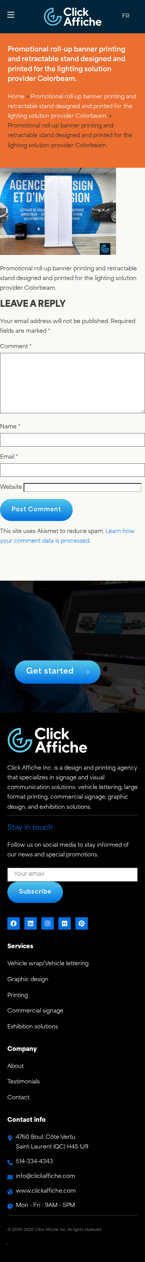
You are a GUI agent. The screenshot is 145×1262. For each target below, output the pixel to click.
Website (11, 487)
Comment (16, 347)
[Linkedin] (30, 923)
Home (16, 97)
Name (10, 427)
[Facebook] (13, 923)
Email (9, 457)
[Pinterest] (81, 923)
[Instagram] (47, 923)
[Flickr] (64, 923)
